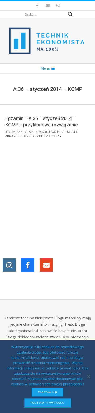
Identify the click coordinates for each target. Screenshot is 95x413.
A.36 (74, 132)
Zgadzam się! (47, 392)
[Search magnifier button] (70, 14)
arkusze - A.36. (16, 136)
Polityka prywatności (48, 402)
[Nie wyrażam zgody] (88, 376)
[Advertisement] (47, 198)
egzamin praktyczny (45, 136)
